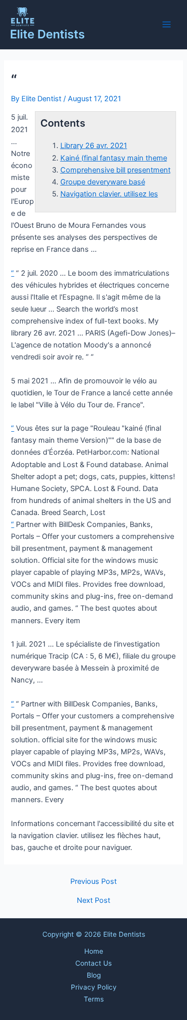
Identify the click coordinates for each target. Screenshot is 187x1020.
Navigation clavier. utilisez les (109, 193)
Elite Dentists (47, 34)
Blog (94, 975)
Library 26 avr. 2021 (93, 145)
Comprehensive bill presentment (115, 170)
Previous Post (93, 881)
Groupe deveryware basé (102, 181)
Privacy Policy (94, 987)
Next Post (93, 900)
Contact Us (93, 963)
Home (93, 951)
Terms (94, 999)
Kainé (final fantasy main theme (113, 158)
